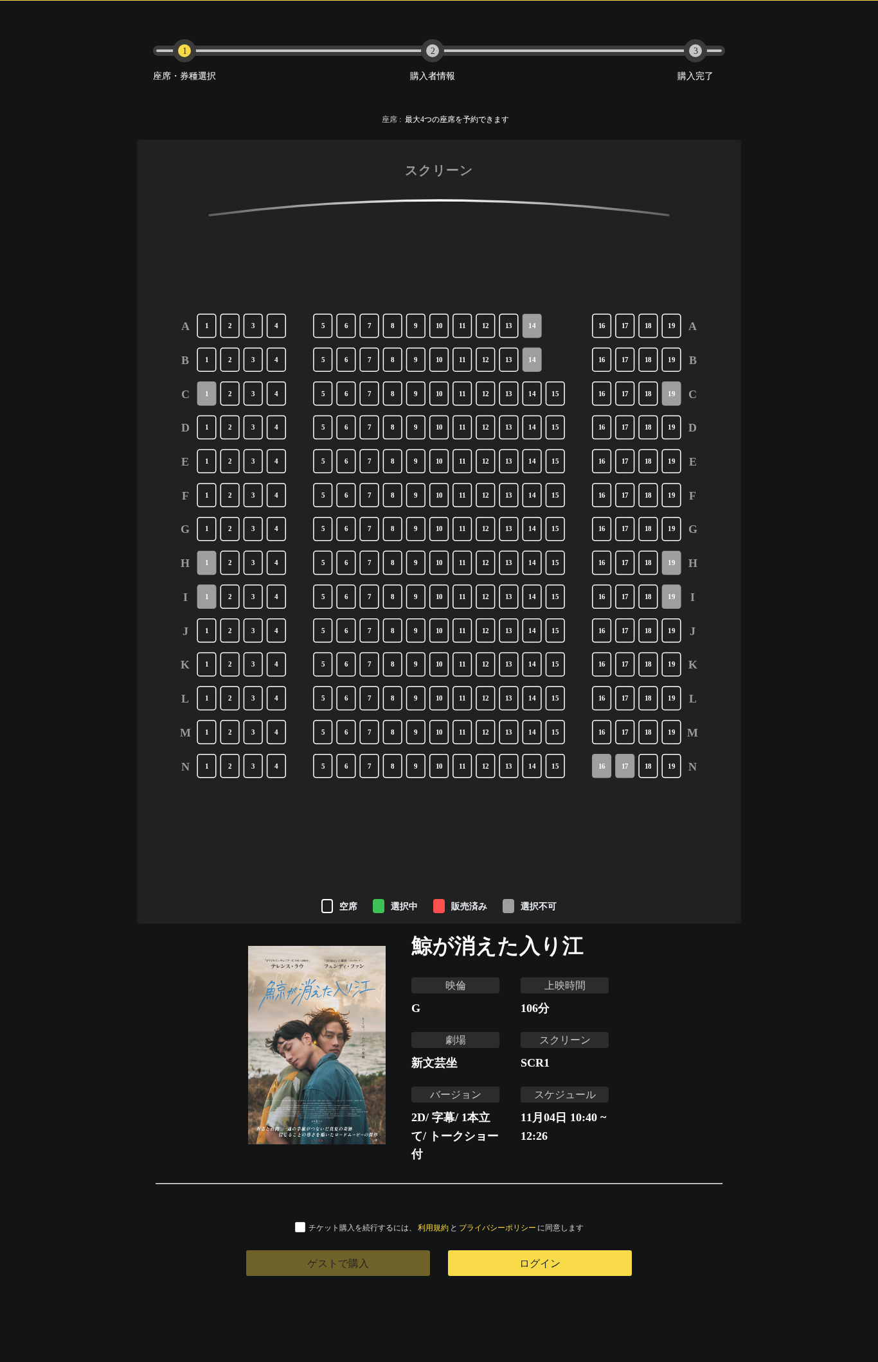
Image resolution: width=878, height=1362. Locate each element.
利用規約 (433, 1227)
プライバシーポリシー (497, 1227)
